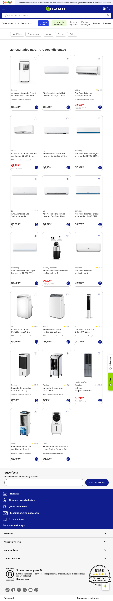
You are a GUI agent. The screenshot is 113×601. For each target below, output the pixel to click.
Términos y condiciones (88, 598)
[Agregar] (36, 107)
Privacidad (9, 598)
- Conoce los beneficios (94, 3)
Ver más (50, 2)
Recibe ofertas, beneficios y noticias (21, 476)
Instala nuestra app (14, 525)
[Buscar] (108, 15)
